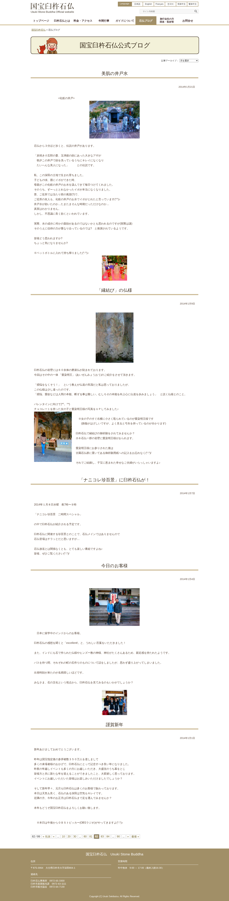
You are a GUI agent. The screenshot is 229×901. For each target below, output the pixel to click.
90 (118, 836)
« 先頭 (46, 836)
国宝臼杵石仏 (52, 6)
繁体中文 (193, 4)
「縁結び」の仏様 (114, 290)
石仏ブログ (146, 20)
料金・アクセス (83, 20)
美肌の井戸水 (114, 73)
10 (63, 836)
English (148, 4)
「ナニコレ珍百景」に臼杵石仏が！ (114, 479)
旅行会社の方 (167, 20)
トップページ (41, 20)
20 (69, 836)
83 (102, 836)
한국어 (170, 4)
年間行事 (104, 20)
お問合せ (187, 20)
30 (74, 836)
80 (85, 836)
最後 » (135, 836)
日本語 (137, 4)
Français (159, 4)
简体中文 (182, 4)
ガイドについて (125, 20)
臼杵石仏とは (62, 20)
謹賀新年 (114, 724)
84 (107, 836)
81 (90, 836)
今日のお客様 (114, 565)
